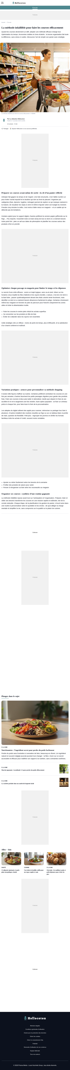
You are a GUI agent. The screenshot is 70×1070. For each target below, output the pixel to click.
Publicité (35, 1043)
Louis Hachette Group (36, 1065)
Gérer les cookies (35, 1036)
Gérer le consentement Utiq (35, 1040)
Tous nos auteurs (35, 1054)
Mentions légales (35, 1025)
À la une (35, 7)
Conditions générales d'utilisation (35, 1029)
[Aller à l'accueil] (35, 1020)
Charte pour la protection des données (35, 1033)
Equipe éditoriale (35, 1050)
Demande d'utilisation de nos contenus (35, 1047)
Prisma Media (23, 1065)
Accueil (3, 22)
